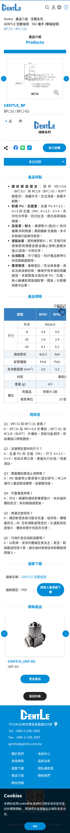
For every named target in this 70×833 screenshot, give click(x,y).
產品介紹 (22, 18)
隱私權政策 (45, 768)
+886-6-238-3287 (28, 737)
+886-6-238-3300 (27, 730)
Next (66, 78)
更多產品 (35, 679)
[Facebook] (15, 147)
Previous (3, 78)
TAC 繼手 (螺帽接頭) (45, 24)
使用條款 (42, 808)
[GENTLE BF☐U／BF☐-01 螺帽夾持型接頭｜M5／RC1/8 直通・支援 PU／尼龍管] (11, 7)
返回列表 (35, 696)
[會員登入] (54, 7)
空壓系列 (37, 18)
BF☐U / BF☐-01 (15, 28)
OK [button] (35, 826)
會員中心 (44, 753)
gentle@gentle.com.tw (25, 743)
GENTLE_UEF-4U (56, 661)
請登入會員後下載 (50, 590)
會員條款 (17, 760)
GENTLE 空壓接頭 (16, 24)
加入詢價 (54, 147)
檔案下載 (17, 768)
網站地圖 (17, 782)
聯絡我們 (44, 775)
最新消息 (44, 760)
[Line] (22, 147)
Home (8, 18)
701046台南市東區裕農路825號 (30, 724)
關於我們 (17, 753)
